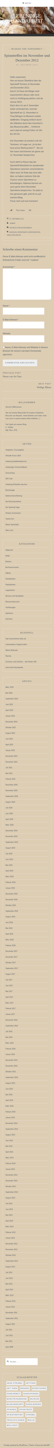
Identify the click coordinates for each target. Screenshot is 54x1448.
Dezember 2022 (11, 722)
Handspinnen (10, 585)
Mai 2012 (9, 1284)
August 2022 (10, 733)
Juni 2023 (9, 704)
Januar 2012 (10, 1307)
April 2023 (9, 710)
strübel (31, 1415)
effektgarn (39, 1388)
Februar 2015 (10, 1112)
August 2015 (10, 1083)
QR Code (9, 479)
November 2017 (11, 957)
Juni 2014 (9, 1141)
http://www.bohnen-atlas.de (16, 639)
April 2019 (9, 871)
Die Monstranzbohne (13, 501)
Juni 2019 (9, 859)
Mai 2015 (9, 1095)
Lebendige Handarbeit (27, 18)
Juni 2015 (9, 1089)
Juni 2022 (9, 739)
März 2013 (10, 1227)
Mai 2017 (9, 991)
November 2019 (11, 836)
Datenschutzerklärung (14, 496)
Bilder (8, 556)
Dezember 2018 (11, 894)
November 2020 (11, 790)
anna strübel (15, 1383)
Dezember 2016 (11, 1020)
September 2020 (12, 796)
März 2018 (10, 940)
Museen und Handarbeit (27, 49)
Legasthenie (10, 590)
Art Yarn (12, 1388)
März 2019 (10, 877)
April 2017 (9, 997)
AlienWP (46, 1445)
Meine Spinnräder (12, 525)
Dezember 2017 (11, 951)
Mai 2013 (9, 1215)
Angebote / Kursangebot (15, 450)
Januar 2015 (10, 1117)
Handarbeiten (10, 579)
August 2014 (10, 1135)
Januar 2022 (10, 750)
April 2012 (9, 1290)
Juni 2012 (9, 1278)
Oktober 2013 (11, 1186)
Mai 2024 (9, 693)
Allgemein (9, 550)
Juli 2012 (9, 1272)
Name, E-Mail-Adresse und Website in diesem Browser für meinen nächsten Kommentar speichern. (25, 351)
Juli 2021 (9, 768)
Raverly (8, 656)
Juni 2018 (9, 922)
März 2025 (10, 687)
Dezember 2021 (11, 756)
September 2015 (12, 1077)
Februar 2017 (10, 1008)
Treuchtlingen (14, 235)
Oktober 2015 (11, 1072)
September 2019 (12, 842)
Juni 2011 (9, 1335)
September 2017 (12, 968)
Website (6, 333)
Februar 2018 (10, 945)
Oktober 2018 (11, 905)
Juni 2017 (9, 986)
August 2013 (10, 1198)
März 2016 (10, 1043)
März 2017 (10, 1003)
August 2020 (10, 802)
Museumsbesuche (12, 602)
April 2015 (9, 1100)
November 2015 (11, 1066)
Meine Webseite (12, 650)
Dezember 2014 (11, 1123)
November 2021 (11, 762)
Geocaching (10, 473)
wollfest (12, 1425)
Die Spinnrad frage (13, 507)
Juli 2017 (9, 980)
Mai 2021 (9, 773)
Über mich (9, 530)
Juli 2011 (9, 1330)
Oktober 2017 (11, 963)
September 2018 (12, 911)
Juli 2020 (9, 808)
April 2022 (9, 745)
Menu (28, 3)
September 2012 (12, 1261)
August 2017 (10, 974)
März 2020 (10, 825)
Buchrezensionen (12, 567)
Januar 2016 (10, 1054)
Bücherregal (10, 490)
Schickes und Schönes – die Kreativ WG (21, 662)
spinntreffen (34, 232)
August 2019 (10, 848)
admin (12, 223)
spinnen (11, 1409)
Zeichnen (9, 619)
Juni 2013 (9, 1209)
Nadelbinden (33, 1404)
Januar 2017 (10, 1014)
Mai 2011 (9, 1341)
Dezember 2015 (11, 1060)
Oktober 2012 (11, 1255)
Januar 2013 (10, 1238)
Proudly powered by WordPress (16, 1445)
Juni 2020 (9, 813)
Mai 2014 (9, 1146)
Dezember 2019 (11, 831)
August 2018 (10, 917)
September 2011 (12, 1318)
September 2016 (12, 1026)
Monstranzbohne (17, 1399)
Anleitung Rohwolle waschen (16, 484)
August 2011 (10, 1324)
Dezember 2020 (11, 785)
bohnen (24, 1388)
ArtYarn (31, 1383)
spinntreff (22, 232)
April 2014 (9, 1152)
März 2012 (10, 1295)
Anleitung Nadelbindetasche (16, 461)
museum (13, 232)
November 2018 (11, 900)
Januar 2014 (10, 1169)
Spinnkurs (9, 613)
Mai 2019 (9, 865)
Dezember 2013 (11, 1175)
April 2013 (9, 1221)
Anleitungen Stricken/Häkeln (16, 467)
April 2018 (9, 934)
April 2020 (9, 819)
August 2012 (10, 1267)
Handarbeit (13, 1394)
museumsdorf (15, 1404)
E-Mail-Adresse (10, 320)
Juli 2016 (9, 1031)
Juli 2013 (9, 1204)
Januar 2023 (10, 716)
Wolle (31, 1420)
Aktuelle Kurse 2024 (13, 456)
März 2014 (10, 1158)
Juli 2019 (9, 854)
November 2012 (11, 1249)
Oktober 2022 (11, 727)
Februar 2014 (10, 1163)
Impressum (10, 519)
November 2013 (11, 1181)
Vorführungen (10, 607)
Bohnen (8, 562)
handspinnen (31, 1394)
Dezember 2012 (11, 1244)
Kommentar (9, 267)
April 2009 (9, 1347)
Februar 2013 (10, 1232)
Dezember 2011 (11, 1313)
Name (6, 306)
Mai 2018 (9, 928)
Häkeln (8, 573)
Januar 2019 (10, 888)
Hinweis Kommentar (13, 513)
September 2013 (12, 1192)
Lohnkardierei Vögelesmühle (16, 644)
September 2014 (12, 1129)
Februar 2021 (10, 779)
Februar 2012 (10, 1301)
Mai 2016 (9, 1037)
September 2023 (12, 699)
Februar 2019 (10, 882)
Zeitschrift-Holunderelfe (14, 667)
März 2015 (10, 1106)
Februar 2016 (10, 1049)
